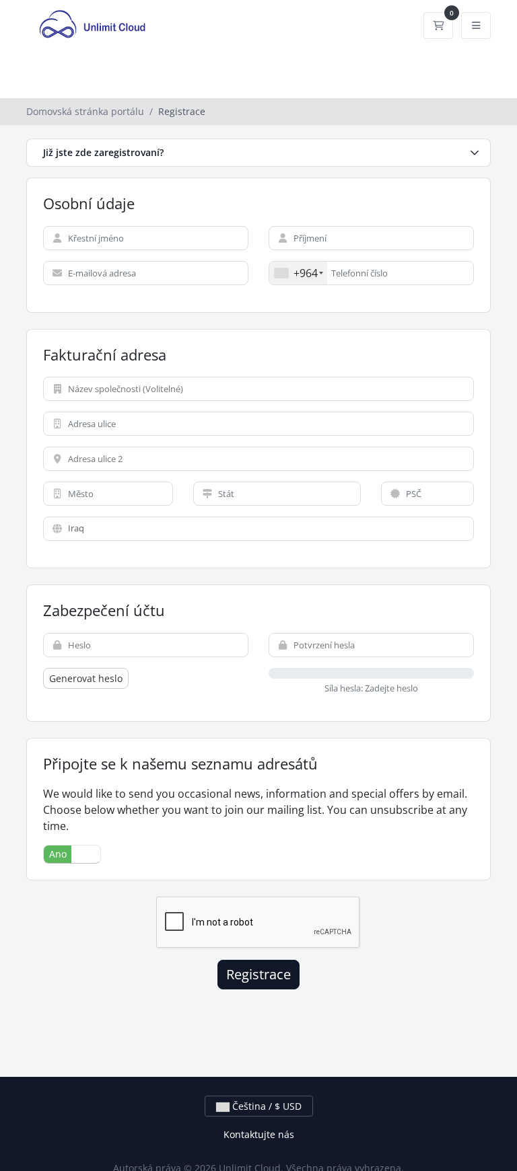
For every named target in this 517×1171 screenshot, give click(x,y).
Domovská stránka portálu (85, 111)
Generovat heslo (86, 678)
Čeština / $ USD (266, 1106)
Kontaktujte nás (258, 1134)
